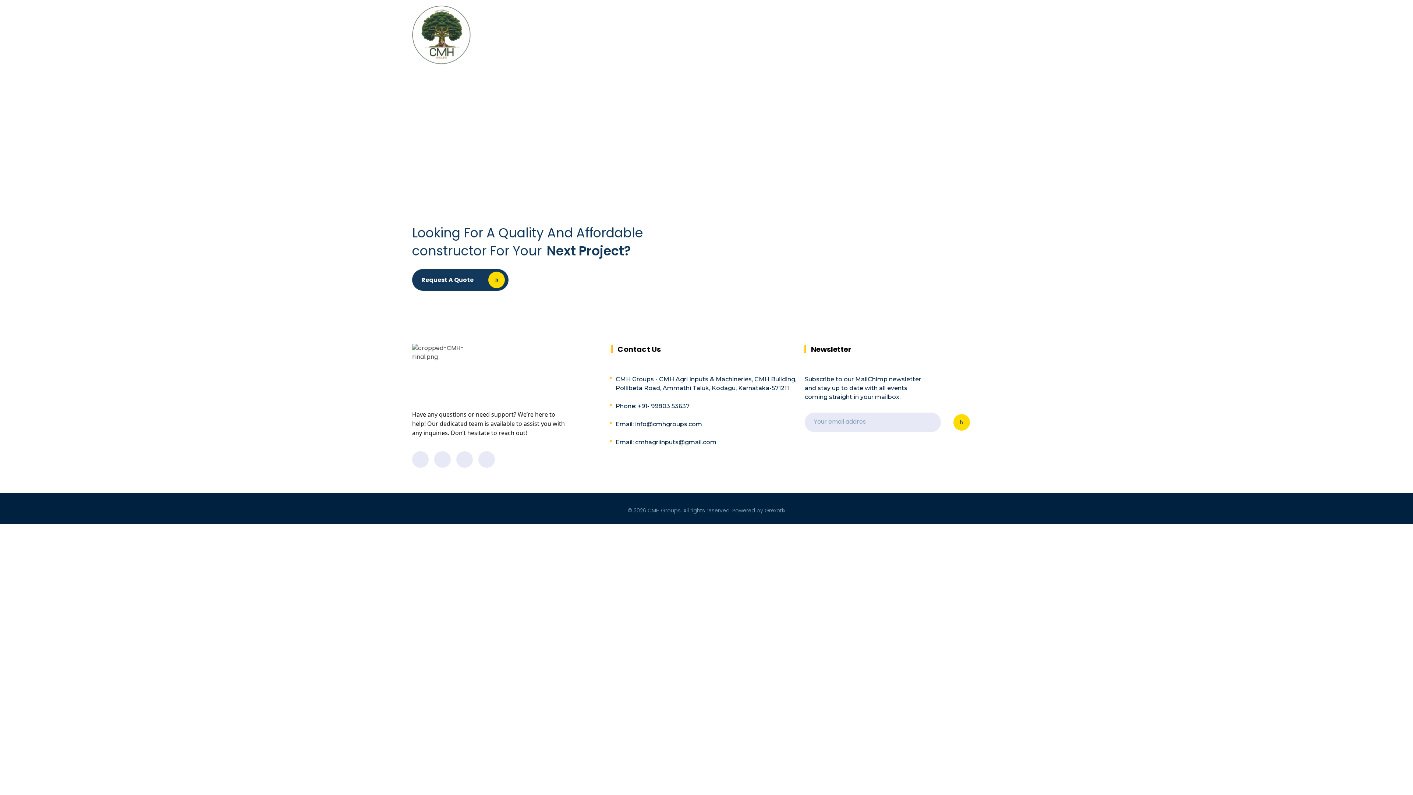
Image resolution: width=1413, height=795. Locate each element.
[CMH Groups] (441, 35)
